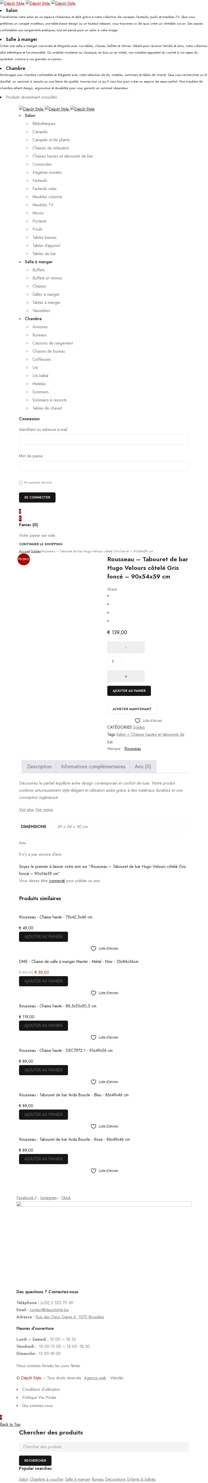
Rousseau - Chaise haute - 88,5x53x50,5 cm (57, 1006)
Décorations (115, 1479)
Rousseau (132, 749)
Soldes (36, 551)
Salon (23, 1479)
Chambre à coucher (47, 1479)
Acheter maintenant (132, 709)
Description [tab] (39, 766)
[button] (43, 937)
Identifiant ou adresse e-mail (43, 429)
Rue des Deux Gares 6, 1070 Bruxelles (70, 1317)
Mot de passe (31, 456)
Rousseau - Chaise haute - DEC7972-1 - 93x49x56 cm (66, 1050)
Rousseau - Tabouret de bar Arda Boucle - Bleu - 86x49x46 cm (74, 1095)
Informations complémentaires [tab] (93, 766)
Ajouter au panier (129, 690)
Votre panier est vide (37, 535)
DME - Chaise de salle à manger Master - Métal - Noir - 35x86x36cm (78, 961)
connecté (57, 881)
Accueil (24, 551)
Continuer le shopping (41, 544)
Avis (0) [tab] (143, 766)
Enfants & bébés (141, 1479)
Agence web (95, 1378)
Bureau (98, 1479)
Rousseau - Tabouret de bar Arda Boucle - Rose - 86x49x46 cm (74, 1139)
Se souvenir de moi (37, 482)
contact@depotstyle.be (49, 1310)
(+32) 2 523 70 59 (56, 1303)
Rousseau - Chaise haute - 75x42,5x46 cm (55, 917)
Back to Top (10, 1424)
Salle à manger (77, 1479)
